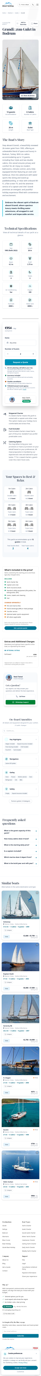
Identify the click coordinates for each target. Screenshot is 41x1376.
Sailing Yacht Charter (29, 1244)
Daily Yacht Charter (28, 1247)
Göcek (4, 1226)
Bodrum (5, 1233)
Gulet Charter (26, 1229)
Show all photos (29, 96)
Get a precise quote (20, 628)
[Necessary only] (36, 1353)
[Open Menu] (37, 4)
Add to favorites (23, 23)
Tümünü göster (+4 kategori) (20, 801)
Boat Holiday (6, 1244)
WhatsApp (26, 401)
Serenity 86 (7, 1026)
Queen (6, 1130)
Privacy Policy (23, 1363)
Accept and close (20, 1368)
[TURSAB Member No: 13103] (35, 1349)
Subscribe (20, 1336)
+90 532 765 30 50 (21, 1306)
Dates (7, 338)
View (6, 937)
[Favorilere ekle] (37, 892)
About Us (5, 1260)
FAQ (23, 1260)
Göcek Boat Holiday (8, 1247)
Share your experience (29, 1276)
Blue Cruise (6, 1240)
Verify (24, 389)
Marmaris (5, 1236)
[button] (20, 70)
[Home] (8, 4)
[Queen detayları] (20, 1113)
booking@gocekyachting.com (12, 1310)
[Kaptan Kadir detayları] (20, 957)
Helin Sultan (8, 1182)
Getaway (6, 922)
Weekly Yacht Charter (29, 1251)
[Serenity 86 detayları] (20, 1009)
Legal (24, 1263)
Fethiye (4, 1229)
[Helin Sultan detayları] (20, 1165)
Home (4, 13)
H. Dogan (7, 1078)
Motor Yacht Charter (29, 1236)
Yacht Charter (26, 1226)
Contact (4, 1271)
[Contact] (33, 5)
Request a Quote (20, 362)
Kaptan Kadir (8, 974)
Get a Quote (6, 1267)
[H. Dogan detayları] (20, 1061)
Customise (20, 1372)
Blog (3, 1263)
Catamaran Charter (28, 1240)
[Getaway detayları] (20, 905)
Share (35, 23)
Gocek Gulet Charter (29, 1233)
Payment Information (29, 1273)
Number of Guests (12, 349)
